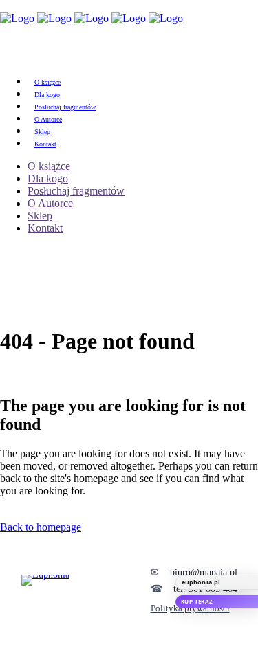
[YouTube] (129, 663)
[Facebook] (109, 663)
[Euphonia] (76, 590)
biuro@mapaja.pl (203, 572)
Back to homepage (40, 527)
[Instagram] (150, 663)
